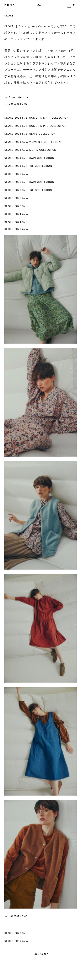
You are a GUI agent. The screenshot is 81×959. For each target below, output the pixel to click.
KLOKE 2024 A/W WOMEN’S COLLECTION (32, 141)
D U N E (9, 5)
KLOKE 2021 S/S (16, 222)
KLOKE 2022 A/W (16, 198)
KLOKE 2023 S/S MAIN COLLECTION (29, 181)
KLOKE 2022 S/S (16, 206)
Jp (69, 5)
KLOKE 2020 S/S (16, 933)
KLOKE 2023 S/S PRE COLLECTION (28, 190)
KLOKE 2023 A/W (16, 174)
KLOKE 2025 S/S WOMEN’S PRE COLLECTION (35, 125)
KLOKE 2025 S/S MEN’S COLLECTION (30, 133)
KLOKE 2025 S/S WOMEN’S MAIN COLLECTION (36, 117)
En (74, 5)
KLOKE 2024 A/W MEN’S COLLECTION (30, 149)
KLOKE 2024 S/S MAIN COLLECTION (29, 157)
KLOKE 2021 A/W (16, 214)
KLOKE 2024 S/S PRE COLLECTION (28, 165)
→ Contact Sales (15, 103)
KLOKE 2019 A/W (16, 941)
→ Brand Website (16, 97)
